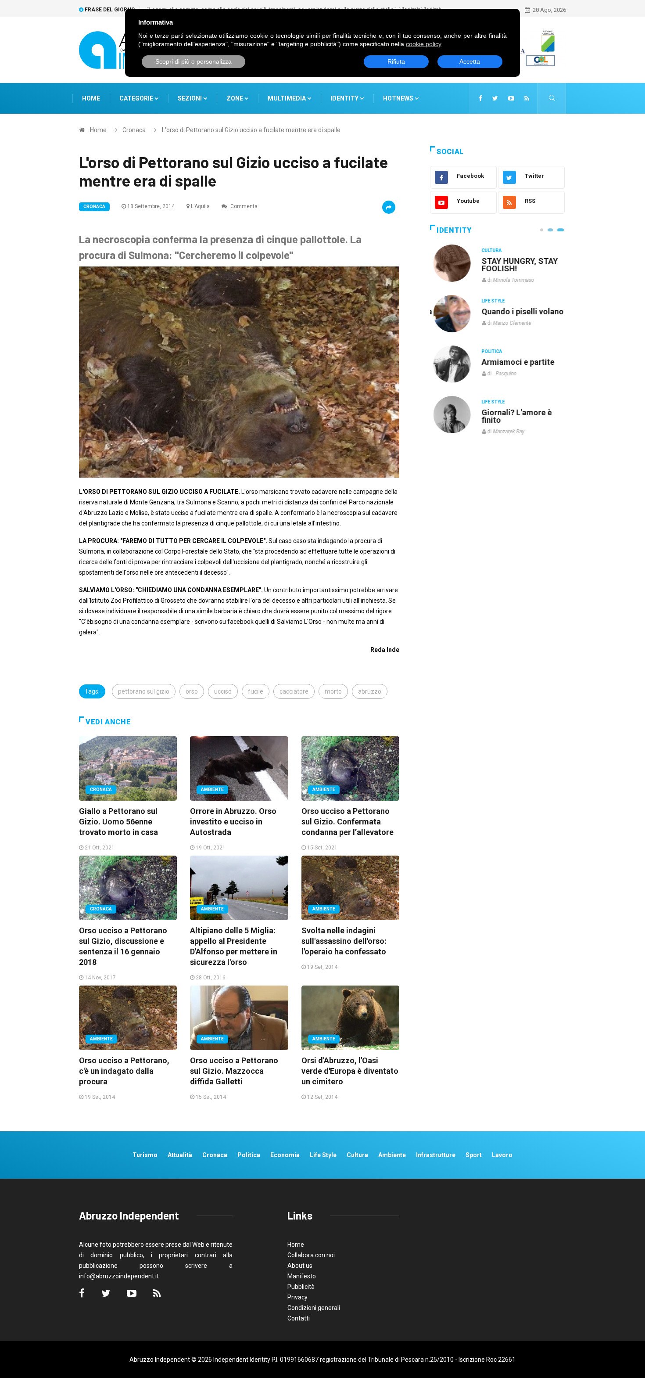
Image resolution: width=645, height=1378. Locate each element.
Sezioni (190, 98)
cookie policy (423, 43)
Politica (488, 351)
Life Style (490, 301)
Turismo (145, 1155)
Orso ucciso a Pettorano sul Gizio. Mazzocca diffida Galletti (234, 1071)
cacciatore (294, 691)
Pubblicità (301, 1286)
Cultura (488, 250)
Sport (474, 1155)
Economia (285, 1155)
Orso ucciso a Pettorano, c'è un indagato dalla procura (124, 1071)
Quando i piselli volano (519, 311)
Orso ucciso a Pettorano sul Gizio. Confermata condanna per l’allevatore (347, 821)
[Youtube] (511, 98)
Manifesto (301, 1276)
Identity (344, 98)
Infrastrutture (435, 1155)
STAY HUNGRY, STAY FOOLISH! (516, 264)
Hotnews (398, 98)
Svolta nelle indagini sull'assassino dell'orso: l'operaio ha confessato (344, 941)
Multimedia (287, 98)
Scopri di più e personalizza (193, 61)
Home (91, 98)
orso (192, 691)
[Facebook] (480, 98)
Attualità (180, 1155)
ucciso (223, 691)
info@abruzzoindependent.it (119, 1276)
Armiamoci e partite (514, 362)
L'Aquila (200, 206)
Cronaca (134, 129)
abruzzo (369, 691)
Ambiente (212, 789)
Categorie (136, 98)
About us (299, 1265)
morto (333, 691)
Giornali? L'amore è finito (513, 416)
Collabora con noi (311, 1255)
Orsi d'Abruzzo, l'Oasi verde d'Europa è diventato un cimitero (349, 1071)
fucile (255, 691)
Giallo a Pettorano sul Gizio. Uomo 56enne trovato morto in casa (118, 821)
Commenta (243, 206)
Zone (235, 98)
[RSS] (527, 98)
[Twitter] (495, 98)
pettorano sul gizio (143, 691)
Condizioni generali (313, 1307)
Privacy (297, 1297)
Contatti (298, 1318)
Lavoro (502, 1155)
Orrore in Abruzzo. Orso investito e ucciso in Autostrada (233, 821)
